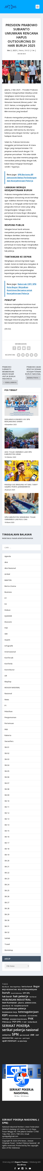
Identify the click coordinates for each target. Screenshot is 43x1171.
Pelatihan (9, 711)
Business (8, 592)
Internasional (10, 652)
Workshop (9, 950)
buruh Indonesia (16, 993)
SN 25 (7, 890)
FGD (6, 628)
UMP (37, 1035)
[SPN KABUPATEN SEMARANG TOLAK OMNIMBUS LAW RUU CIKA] (21, 503)
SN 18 (7, 849)
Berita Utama (10, 586)
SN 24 (7, 884)
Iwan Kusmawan (9, 1002)
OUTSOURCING (32, 1016)
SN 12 (7, 813)
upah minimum (9, 1041)
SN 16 (7, 837)
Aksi (6, 562)
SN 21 (7, 866)
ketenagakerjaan (28, 1011)
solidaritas (6, 1035)
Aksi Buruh (5, 987)
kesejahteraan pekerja (14, 1008)
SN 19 (7, 855)
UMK (32, 1035)
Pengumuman (10, 717)
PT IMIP (24, 1022)
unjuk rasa (17, 1038)
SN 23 (7, 878)
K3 (12, 1006)
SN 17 (7, 843)
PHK (30, 1018)
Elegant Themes (21, 1162)
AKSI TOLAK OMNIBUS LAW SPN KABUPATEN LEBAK (18, 453)
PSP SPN (16, 1021)
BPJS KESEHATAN (9, 989)
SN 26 (7, 896)
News (21, 50)
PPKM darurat (6, 1022)
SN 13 (7, 819)
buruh (6, 992)
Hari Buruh (32, 997)
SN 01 (7, 747)
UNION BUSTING (7, 1038)
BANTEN (8, 580)
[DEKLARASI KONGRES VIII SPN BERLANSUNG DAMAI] (21, 405)
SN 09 (7, 795)
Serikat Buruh (32, 1022)
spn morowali (24, 1035)
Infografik (9, 646)
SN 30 (7, 920)
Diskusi (7, 610)
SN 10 (7, 801)
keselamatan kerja (9, 1012)
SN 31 (7, 926)
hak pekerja (20, 996)
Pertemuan (9, 723)
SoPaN (7, 938)
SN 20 (7, 860)
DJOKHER (8, 616)
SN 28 (7, 908)
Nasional (8, 693)
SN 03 (7, 759)
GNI (6, 634)
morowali (22, 1016)
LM (6, 675)
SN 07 (7, 783)
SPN (15, 1034)
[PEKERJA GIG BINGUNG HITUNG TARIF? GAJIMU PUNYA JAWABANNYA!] (21, 470)
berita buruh (27, 987)
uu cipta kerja (22, 1041)
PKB (6, 729)
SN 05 (7, 771)
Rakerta (8, 735)
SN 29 (7, 914)
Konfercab (9, 658)
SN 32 (7, 932)
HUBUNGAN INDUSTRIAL (16, 999)
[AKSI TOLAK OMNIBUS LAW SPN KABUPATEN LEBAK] (21, 438)
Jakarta (21, 1003)
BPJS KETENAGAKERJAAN (27, 989)
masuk (14, 538)
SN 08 (7, 789)
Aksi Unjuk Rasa (15, 987)
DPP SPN (26, 993)
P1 (5, 705)
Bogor (36, 986)
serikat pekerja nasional (20, 1030)
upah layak (26, 1038)
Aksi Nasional (10, 568)
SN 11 (7, 807)
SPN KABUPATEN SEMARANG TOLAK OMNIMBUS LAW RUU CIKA (20, 518)
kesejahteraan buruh (21, 1006)
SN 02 (27, 50)
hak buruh (7, 996)
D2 (6, 604)
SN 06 (7, 777)
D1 (6, 598)
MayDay (8, 681)
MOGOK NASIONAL (12, 687)
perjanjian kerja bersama (18, 1019)
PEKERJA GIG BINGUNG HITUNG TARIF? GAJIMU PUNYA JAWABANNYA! (21, 485)
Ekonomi (8, 622)
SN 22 (7, 872)
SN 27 (7, 902)
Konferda (8, 663)
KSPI (5, 1015)
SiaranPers (9, 741)
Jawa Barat (6, 1006)
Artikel (7, 574)
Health (7, 640)
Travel (7, 944)
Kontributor (10, 670)
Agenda (8, 556)
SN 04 (7, 765)
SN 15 (7, 831)
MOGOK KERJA (13, 1016)
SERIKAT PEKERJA (16, 1025)
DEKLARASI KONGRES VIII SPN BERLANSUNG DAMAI (17, 420)
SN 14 (7, 825)
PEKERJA (5, 1019)
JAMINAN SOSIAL (30, 1003)
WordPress (21, 1165)
